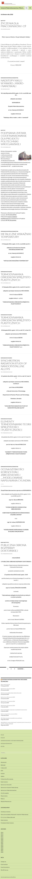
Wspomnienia (4, 796)
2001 (2, 850)
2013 (2, 834)
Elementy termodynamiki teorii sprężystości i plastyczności (16, 425)
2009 (2, 839)
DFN (2, 770)
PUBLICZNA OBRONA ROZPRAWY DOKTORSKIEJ (13, 547)
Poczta (2, 746)
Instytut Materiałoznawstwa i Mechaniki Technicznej (13, 8)
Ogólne (2, 776)
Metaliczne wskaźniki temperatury (16, 235)
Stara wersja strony (5, 684)
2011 (2, 836)
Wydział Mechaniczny (6, 743)
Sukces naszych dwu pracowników (9, 714)
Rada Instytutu (5, 542)
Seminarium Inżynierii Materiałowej (9, 787)
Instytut (3, 20)
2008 (2, 841)
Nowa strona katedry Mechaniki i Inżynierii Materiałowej (14, 814)
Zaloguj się (3, 861)
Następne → (21, 669)
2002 (2, 849)
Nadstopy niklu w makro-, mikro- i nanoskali (12, 83)
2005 (2, 845)
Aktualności (4, 762)
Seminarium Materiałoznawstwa (9, 77)
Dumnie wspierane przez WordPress (8, 877)
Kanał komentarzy (5, 867)
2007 (2, 842)
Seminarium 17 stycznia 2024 (8, 701)
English (3, 737)
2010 (2, 838)
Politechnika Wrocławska (7, 779)
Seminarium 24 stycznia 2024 (8, 697)
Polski (2, 734)
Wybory (3, 798)
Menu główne (30, 8)
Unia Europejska (5, 793)
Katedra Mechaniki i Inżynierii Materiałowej (12, 740)
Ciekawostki (4, 768)
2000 (2, 852)
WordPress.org (4, 870)
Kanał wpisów (4, 864)
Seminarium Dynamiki (6, 271)
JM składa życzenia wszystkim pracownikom (11, 718)
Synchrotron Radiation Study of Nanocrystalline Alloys (14, 365)
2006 (2, 843)
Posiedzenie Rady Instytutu (7, 823)
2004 (2, 846)
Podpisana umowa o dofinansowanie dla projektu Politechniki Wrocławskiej (14, 138)
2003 (2, 848)
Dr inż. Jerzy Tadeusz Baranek (8, 817)
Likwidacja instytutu (5, 811)
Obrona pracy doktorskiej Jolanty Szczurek (11, 693)
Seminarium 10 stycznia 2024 (8, 705)
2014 (2, 832)
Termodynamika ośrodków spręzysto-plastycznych (16, 277)
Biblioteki (3, 765)
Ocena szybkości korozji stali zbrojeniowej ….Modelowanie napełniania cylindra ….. (16, 476)
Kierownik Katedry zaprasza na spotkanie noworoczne (14, 709)
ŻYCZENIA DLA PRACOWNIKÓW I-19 (13, 25)
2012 (2, 835)
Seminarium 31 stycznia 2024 (8, 688)
